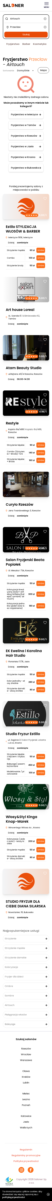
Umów (41, 250)
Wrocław (26, 1054)
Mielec (26, 1093)
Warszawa (26, 1060)
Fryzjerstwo (12, 44)
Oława (26, 1071)
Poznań (26, 1105)
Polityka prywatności (26, 1161)
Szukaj (26, 34)
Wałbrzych (26, 1127)
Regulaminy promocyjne (26, 1155)
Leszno (26, 1099)
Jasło (26, 1121)
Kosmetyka (39, 44)
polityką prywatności (13, 1197)
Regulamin (26, 1149)
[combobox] (26, 19)
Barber (26, 44)
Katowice (26, 1116)
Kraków (26, 1077)
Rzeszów (26, 1048)
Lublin (26, 1082)
